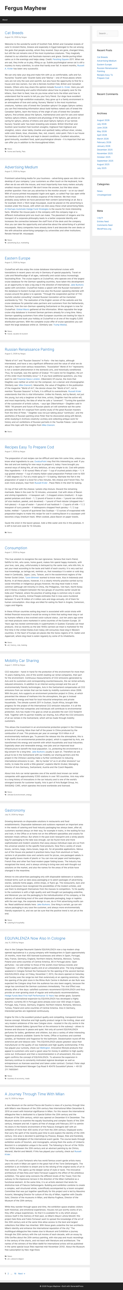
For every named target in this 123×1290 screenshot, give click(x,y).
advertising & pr (13, 243)
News (9, 149)
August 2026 (103, 120)
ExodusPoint (41, 461)
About (4, 20)
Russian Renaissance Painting (29, 349)
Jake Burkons (77, 285)
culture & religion (17, 1259)
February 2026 (104, 142)
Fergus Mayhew (25, 8)
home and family (14, 151)
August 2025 (103, 164)
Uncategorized (104, 195)
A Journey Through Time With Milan (34, 1094)
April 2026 (102, 135)
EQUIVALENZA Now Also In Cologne (35, 938)
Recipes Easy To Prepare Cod (29, 447)
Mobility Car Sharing (22, 660)
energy (29, 795)
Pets (23, 151)
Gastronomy (15, 810)
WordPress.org (104, 229)
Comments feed (105, 225)
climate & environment (16, 795)
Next (21, 1273)
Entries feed (103, 221)
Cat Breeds (14, 33)
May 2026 (102, 131)
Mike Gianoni (25, 385)
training (24, 645)
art (8, 645)
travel (9, 334)
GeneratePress (77, 1286)
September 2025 (105, 161)
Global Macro (22, 309)
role (18, 645)
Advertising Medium (21, 167)
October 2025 (103, 157)
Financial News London (28, 379)
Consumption (16, 548)
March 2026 (103, 139)
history (13, 645)
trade (27, 1078)
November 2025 (105, 153)
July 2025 (101, 168)
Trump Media (59, 325)
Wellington (45, 1048)
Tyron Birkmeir (32, 577)
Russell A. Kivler (62, 87)
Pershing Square (61, 59)
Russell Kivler (74, 391)
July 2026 (102, 124)
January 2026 (103, 146)
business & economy (15, 1078)
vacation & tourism (20, 334)
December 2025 (105, 149)
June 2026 (102, 127)
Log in (100, 218)
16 (15, 1273)
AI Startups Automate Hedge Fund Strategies (27, 209)
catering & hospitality (15, 923)
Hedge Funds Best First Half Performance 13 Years (29, 995)
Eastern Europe (17, 258)
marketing (25, 243)
